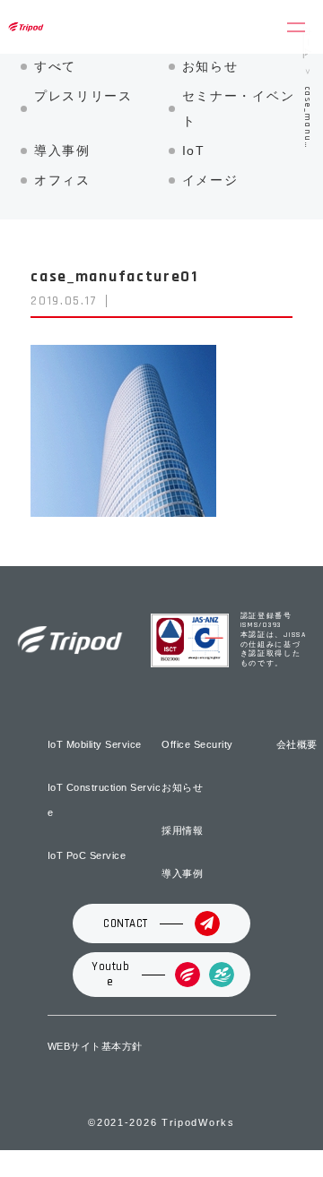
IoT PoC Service (87, 855)
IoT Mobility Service (95, 744)
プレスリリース (83, 96)
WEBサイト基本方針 (95, 1046)
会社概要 (297, 744)
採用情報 (182, 830)
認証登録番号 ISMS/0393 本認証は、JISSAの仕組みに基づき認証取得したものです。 (273, 640)
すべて (55, 66)
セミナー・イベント (238, 108)
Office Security (197, 744)
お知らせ (210, 66)
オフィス (62, 180)
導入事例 (62, 150)
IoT (193, 150)
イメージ (210, 180)
